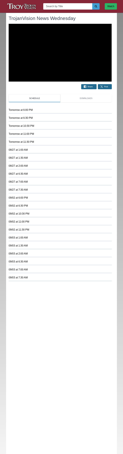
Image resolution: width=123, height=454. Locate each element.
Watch (110, 6)
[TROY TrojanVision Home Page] (22, 6)
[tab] (34, 98)
